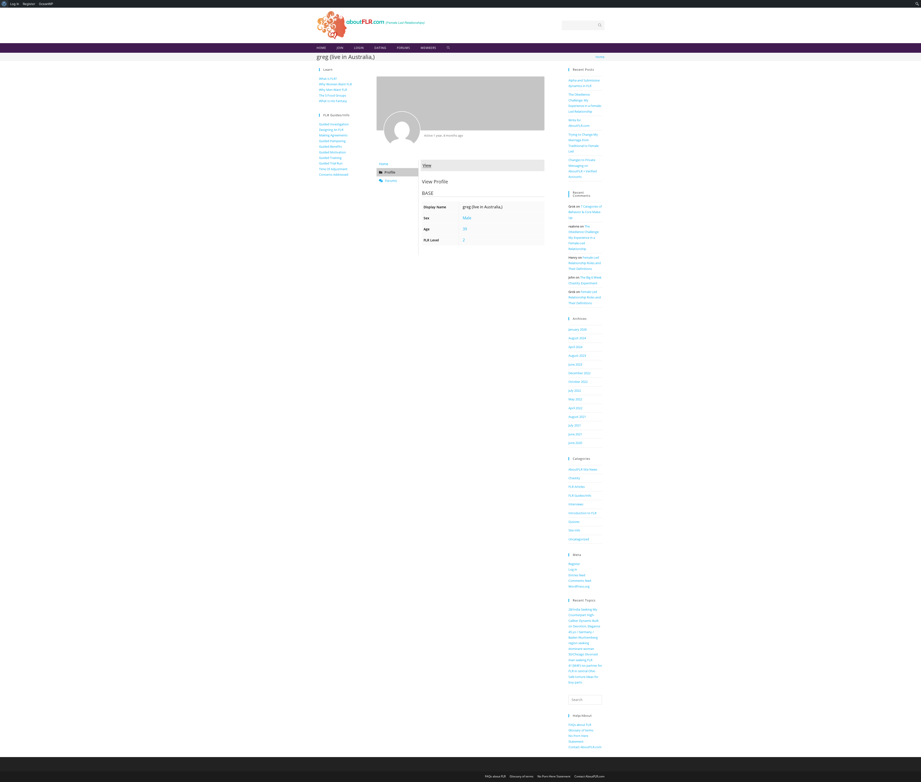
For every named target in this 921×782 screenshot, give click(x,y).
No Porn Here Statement (553, 776)
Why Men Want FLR (333, 90)
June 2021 (575, 434)
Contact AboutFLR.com (585, 747)
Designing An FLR (331, 130)
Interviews (575, 504)
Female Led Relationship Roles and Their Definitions (584, 263)
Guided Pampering (332, 141)
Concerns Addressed (333, 174)
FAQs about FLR (579, 725)
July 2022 (574, 390)
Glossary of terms (580, 730)
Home (383, 164)
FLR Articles (576, 486)
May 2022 (575, 399)
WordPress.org (579, 586)
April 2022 (575, 408)
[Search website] (448, 48)
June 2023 (575, 364)
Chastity (574, 478)
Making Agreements (333, 135)
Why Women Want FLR (335, 84)
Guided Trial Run (330, 163)
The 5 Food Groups (332, 95)
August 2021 (577, 416)
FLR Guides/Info (579, 495)
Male (467, 218)
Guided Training (330, 158)
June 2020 (575, 443)
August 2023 (577, 355)
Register (29, 4)
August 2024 (577, 338)
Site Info (574, 530)
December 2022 (579, 373)
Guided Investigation (334, 124)
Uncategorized (578, 539)
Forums (390, 180)
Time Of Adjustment (333, 169)
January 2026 (577, 329)
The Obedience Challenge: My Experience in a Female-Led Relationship (583, 237)
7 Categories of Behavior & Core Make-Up (585, 212)
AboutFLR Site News (582, 469)
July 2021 (574, 425)
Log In (14, 4)
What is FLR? (328, 78)
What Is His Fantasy (333, 101)
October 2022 (578, 381)
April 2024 (575, 347)
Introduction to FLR (582, 513)
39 (465, 229)
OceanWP (46, 4)
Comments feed (579, 580)
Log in (572, 569)
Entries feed (576, 575)
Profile (389, 172)
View (427, 165)
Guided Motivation (332, 152)
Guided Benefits (330, 146)
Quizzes (573, 521)
